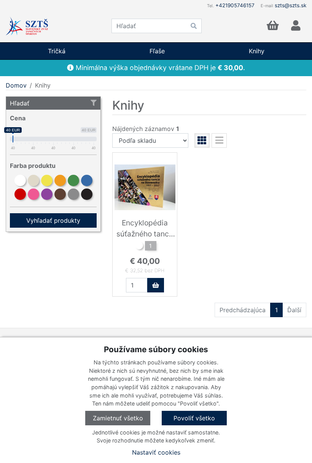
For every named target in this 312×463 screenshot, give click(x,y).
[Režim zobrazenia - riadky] (219, 140)
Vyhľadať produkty (53, 220)
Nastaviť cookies (156, 452)
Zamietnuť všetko (118, 418)
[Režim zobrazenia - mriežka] (202, 140)
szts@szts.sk (290, 5)
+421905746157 (235, 5)
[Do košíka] (155, 285)
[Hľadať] (194, 26)
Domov (16, 85)
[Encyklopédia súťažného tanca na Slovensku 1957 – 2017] (139, 247)
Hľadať (19, 103)
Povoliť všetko (194, 418)
